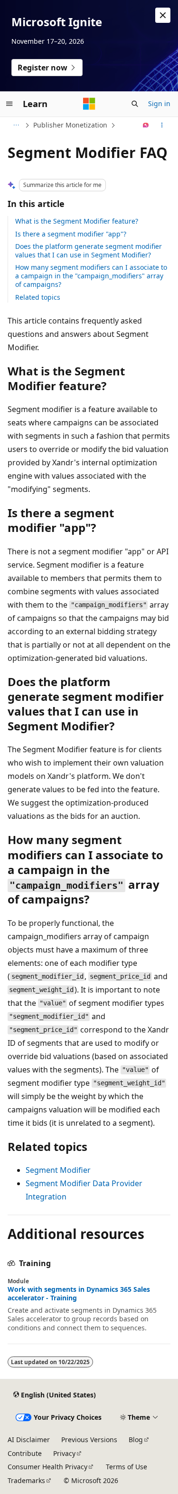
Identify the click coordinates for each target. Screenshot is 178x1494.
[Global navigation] (9, 103)
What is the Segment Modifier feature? (76, 221)
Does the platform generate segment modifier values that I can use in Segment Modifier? (88, 250)
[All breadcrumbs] (16, 125)
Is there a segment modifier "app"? (70, 233)
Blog (136, 1439)
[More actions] (162, 125)
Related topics (37, 297)
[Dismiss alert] (162, 15)
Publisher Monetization (70, 124)
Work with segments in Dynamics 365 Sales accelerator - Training (79, 1293)
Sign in (159, 103)
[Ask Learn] (146, 125)
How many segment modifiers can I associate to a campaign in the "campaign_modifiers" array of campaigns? (91, 276)
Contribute (25, 1453)
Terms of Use (126, 1466)
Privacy (64, 1453)
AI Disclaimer (29, 1439)
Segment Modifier (58, 1170)
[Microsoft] (89, 104)
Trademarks (26, 1480)
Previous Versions (89, 1439)
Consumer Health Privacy (47, 1466)
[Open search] (134, 103)
